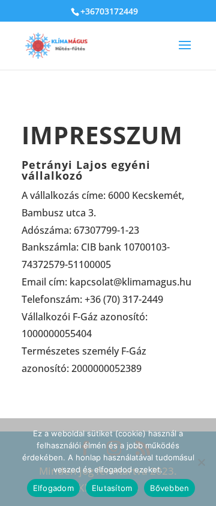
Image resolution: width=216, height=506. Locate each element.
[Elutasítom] (201, 462)
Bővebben (169, 488)
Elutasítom (112, 488)
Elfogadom (53, 488)
